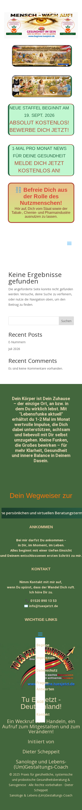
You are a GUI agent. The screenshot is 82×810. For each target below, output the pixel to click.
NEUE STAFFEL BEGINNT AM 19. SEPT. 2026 (39, 119)
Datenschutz (40, 670)
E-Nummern (17, 342)
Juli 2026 (14, 349)
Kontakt (40, 714)
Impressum (40, 658)
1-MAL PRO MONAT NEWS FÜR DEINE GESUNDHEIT (39, 159)
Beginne (40, 645)
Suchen (66, 321)
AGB (40, 702)
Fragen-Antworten (40, 686)
